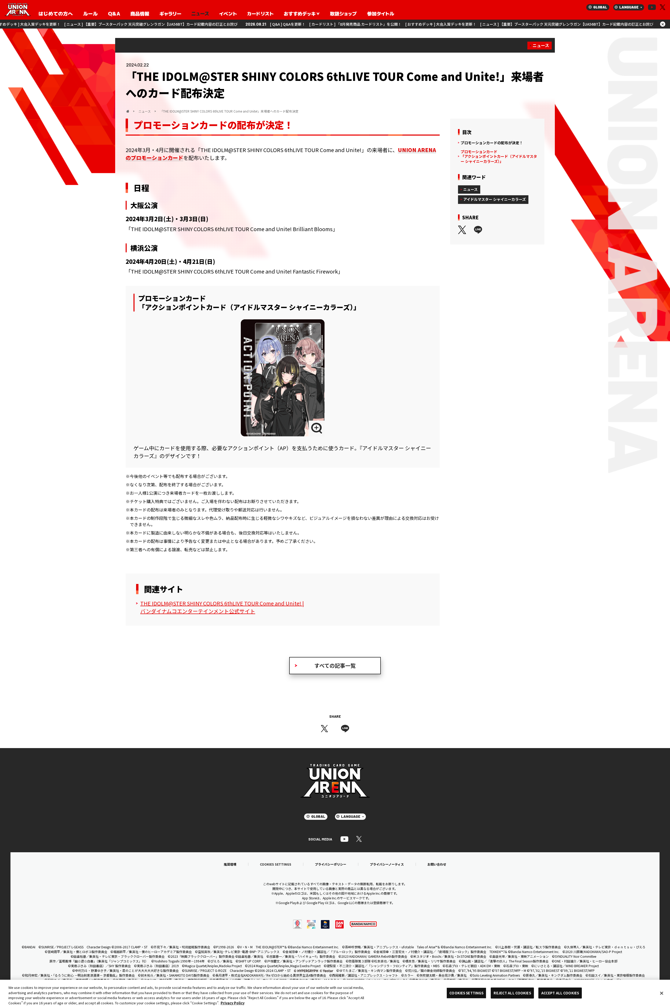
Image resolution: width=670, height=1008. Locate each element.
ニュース (541, 45)
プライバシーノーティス (387, 864)
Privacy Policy (232, 1002)
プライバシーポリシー (330, 864)
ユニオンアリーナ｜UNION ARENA (18, 10)
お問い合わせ (436, 864)
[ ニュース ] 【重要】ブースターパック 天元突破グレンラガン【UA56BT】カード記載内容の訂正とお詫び (87, 24)
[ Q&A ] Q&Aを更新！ (223, 24)
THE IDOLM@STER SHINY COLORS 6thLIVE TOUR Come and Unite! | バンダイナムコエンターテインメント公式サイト (222, 607)
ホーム (127, 111)
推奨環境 (230, 864)
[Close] (661, 993)
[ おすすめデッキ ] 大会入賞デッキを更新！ (376, 24)
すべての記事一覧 (335, 665)
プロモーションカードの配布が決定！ (492, 142)
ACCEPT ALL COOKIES (560, 992)
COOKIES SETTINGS (275, 864)
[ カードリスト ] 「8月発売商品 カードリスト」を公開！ (291, 24)
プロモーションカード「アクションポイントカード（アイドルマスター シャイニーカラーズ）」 (499, 156)
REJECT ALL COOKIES (512, 992)
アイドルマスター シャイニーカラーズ (494, 199)
